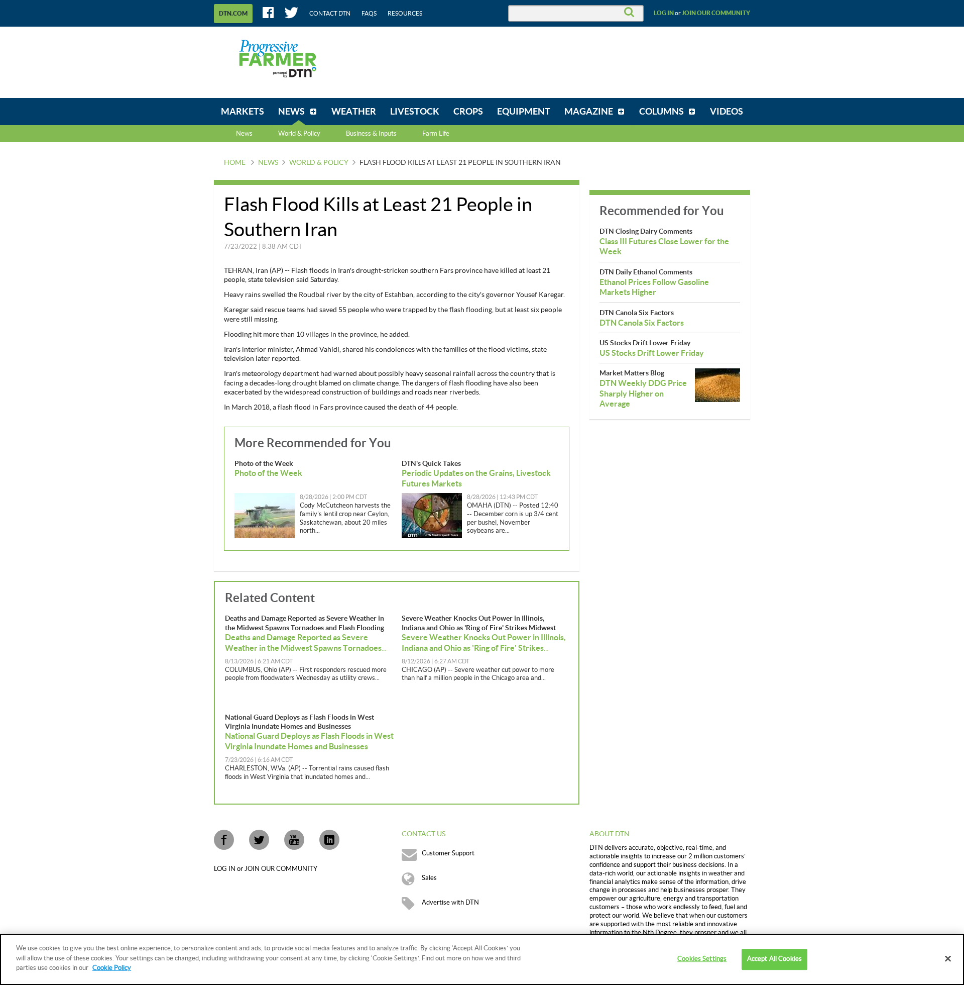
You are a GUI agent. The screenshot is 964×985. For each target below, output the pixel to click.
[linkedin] (329, 840)
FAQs (369, 14)
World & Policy (318, 162)
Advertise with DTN (450, 902)
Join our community (716, 13)
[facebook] (224, 840)
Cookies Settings (702, 958)
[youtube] (294, 840)
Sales (429, 877)
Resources (405, 14)
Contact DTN (329, 14)
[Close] (948, 959)
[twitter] (259, 840)
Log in (664, 13)
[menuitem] (242, 111)
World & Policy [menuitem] (299, 133)
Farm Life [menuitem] (435, 133)
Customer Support (448, 853)
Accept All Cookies (774, 958)
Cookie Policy (111, 967)
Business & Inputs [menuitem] (371, 133)
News (244, 133)
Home (235, 162)
